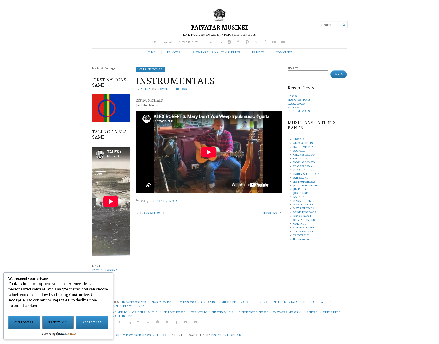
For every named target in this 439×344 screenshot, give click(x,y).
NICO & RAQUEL (303, 216)
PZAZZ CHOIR (296, 103)
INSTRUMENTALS (150, 69)
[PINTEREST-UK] (158, 322)
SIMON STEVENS (304, 227)
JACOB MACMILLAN (305, 185)
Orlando (293, 95)
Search (293, 68)
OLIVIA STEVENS (304, 220)
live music (118, 312)
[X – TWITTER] (120, 322)
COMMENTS (284, 52)
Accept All (92, 322)
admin (145, 89)
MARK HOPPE (302, 200)
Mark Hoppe (122, 316)
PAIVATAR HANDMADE (106, 269)
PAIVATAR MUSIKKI (219, 27)
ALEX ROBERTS (303, 143)
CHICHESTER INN (304, 154)
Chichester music (253, 312)
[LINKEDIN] (129, 322)
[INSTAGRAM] (139, 322)
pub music (198, 312)
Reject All (57, 322)
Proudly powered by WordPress (138, 335)
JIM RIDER (299, 189)
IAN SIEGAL (300, 177)
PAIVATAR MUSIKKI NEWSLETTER (216, 52)
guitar (312, 312)
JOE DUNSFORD (303, 193)
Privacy (258, 52)
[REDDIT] (148, 322)
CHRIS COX (300, 158)
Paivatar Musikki (287, 312)
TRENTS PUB (301, 235)
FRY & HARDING (303, 170)
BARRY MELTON (303, 147)
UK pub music (222, 312)
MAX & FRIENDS (303, 208)
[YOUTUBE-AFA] (186, 322)
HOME (151, 52)
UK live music (174, 312)
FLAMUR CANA (302, 166)
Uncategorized (302, 239)
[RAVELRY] (167, 322)
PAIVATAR (174, 52)
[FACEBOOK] (176, 322)
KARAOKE (299, 197)
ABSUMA (298, 139)
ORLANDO (300, 223)
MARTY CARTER (303, 204)
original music (145, 312)
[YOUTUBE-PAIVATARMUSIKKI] (195, 322)
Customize (24, 322)
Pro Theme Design (226, 335)
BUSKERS (270, 213)
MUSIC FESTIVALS (299, 99)
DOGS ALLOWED (153, 213)
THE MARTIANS (303, 231)
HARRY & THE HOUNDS (308, 173)
